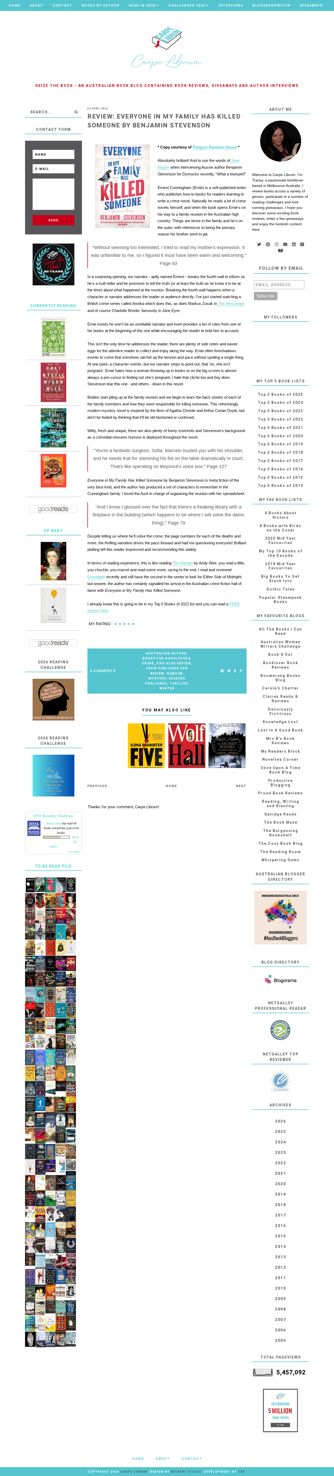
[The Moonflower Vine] (71, 1276)
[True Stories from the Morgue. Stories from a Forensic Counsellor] (50, 1120)
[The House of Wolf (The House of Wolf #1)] (71, 1308)
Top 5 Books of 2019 (280, 444)
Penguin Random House (215, 147)
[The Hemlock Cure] (30, 1198)
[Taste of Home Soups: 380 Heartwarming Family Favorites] (61, 1150)
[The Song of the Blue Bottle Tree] (61, 979)
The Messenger (231, 303)
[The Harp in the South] (50, 1183)
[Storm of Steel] (71, 1339)
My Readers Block (280, 751)
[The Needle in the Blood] (40, 1292)
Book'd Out (280, 654)
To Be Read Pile (53, 866)
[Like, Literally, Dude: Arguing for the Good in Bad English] (50, 1323)
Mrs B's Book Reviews (280, 740)
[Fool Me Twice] (50, 1292)
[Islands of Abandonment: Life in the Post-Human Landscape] (30, 995)
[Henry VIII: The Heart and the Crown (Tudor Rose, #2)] (61, 1073)
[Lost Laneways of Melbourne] (40, 916)
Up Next (53, 531)
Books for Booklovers (166, 658)
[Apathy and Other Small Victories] (40, 1104)
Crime (148, 663)
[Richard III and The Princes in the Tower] (30, 1183)
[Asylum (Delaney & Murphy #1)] (40, 1151)
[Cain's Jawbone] (30, 1230)
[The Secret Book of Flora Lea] (71, 1010)
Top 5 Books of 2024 (280, 402)
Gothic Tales (280, 589)
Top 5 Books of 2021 (280, 428)
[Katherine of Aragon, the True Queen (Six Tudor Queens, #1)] (30, 1057)
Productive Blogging (280, 782)
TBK (241, 1471)
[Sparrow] (61, 1308)
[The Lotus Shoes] (61, 1104)
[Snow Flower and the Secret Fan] (71, 1073)
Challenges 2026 (187, 5)
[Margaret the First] (53, 561)
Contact (62, 5)
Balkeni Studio (186, 1471)
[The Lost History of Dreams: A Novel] (50, 932)
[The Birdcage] (30, 1293)
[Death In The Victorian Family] (30, 1010)
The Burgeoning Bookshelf (280, 833)
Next (241, 786)
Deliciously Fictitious (280, 711)
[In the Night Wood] (30, 1151)
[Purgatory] (71, 1245)
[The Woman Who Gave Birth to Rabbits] (50, 1246)
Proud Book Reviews (280, 793)
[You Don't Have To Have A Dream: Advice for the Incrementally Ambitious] (53, 605)
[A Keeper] (50, 1010)
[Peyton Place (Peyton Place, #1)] (40, 1340)
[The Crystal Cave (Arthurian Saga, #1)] (50, 900)
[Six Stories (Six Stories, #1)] (50, 1089)
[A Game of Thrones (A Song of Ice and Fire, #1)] (71, 1183)
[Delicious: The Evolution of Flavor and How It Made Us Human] (71, 1198)
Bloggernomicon (271, 5)
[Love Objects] (50, 1073)
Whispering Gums (280, 860)
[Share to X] (228, 671)
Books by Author (101, 5)
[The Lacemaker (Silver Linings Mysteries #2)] (30, 1120)
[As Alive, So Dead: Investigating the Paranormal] (30, 885)
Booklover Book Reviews (280, 665)
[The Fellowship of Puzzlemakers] (50, 1057)
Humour (174, 673)
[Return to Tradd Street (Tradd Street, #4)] (30, 932)
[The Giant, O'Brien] (71, 1229)
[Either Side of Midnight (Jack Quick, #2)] (30, 963)
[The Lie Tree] (61, 1120)
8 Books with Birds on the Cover (280, 528)
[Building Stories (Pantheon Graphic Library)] (30, 1041)
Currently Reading (53, 306)
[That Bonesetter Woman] (30, 1277)
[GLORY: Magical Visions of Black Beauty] (30, 1259)
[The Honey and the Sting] (50, 995)
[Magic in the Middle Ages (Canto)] (50, 1261)
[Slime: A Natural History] (53, 337)
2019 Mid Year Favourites (280, 566)
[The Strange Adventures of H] (30, 901)
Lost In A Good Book (280, 730)
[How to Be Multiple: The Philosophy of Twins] (50, 885)
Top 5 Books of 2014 (280, 485)
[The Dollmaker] (50, 1277)
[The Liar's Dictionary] (50, 1199)
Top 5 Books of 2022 (280, 419)
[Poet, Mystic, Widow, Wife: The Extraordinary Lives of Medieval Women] (53, 382)
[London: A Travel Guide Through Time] (40, 1261)
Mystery (157, 678)
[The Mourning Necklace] (30, 917)
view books (74, 851)
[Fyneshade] (61, 1183)
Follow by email (281, 268)
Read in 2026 (142, 5)
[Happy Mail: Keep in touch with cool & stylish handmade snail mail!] (30, 1212)
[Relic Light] (50, 1042)
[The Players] (71, 916)
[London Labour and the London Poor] (71, 1167)
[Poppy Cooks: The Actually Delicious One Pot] (53, 470)
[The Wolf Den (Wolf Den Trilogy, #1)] (61, 1324)
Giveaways (311, 5)
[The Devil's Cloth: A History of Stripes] (61, 1291)
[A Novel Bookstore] (50, 1152)
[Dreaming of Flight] (30, 947)
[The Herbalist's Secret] (61, 1057)
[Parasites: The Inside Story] (40, 1245)
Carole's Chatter (280, 688)
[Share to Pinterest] (241, 671)
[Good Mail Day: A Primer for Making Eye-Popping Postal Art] (50, 1023)
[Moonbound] (40, 1136)
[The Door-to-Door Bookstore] (40, 963)
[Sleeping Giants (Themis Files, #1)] (50, 963)
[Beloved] (40, 948)
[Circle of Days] (71, 1104)
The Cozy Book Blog (280, 843)
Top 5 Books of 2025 (280, 394)
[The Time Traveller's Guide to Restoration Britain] (61, 995)
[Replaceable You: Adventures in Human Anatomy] (40, 1057)
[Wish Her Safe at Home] (30, 1246)
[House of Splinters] (50, 979)
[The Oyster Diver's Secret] (40, 995)
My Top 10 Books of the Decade (280, 553)
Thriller (178, 683)
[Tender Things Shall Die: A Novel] (61, 1042)
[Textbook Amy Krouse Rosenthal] (61, 1167)
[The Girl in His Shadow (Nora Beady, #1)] (40, 932)
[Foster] (71, 1136)
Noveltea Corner (280, 759)
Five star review (173, 663)
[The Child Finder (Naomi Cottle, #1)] (30, 1323)
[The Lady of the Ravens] (40, 1089)
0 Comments (103, 671)
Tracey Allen (54, 823)
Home (14, 5)
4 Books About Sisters (281, 515)
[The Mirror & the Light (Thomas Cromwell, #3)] (53, 427)
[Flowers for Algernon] (40, 1183)
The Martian (182, 563)
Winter (166, 688)
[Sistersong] (50, 1339)
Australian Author (166, 653)
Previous (97, 786)
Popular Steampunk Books (280, 599)
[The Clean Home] (40, 1323)
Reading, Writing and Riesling (280, 803)
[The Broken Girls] (40, 1073)
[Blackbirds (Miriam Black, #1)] (50, 1213)
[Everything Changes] (30, 1073)
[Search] (76, 112)
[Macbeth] (40, 1276)
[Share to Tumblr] (235, 671)
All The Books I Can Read (280, 631)
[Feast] (61, 963)
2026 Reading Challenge (53, 815)
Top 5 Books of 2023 (280, 411)
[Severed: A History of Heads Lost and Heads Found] (71, 1042)
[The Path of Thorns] (61, 1198)
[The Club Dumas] (50, 1105)
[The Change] (71, 963)
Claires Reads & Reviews (280, 698)
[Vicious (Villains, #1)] (61, 1261)
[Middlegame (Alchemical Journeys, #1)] (30, 1339)
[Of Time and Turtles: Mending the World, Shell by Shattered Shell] (61, 947)
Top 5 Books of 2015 (280, 477)
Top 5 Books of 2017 (280, 461)
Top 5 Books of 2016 (280, 469)
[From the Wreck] (71, 932)
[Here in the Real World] (71, 1323)
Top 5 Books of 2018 (280, 452)
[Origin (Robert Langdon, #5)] (71, 1261)
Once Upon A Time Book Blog (281, 770)
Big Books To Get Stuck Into (280, 578)
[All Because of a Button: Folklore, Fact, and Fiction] (61, 1339)
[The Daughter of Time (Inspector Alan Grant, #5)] (40, 1230)
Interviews (230, 5)
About (36, 5)
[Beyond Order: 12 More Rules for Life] (30, 1104)
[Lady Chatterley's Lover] (50, 948)
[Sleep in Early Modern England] (40, 1120)
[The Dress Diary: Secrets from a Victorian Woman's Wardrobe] (61, 1245)
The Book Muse (280, 822)
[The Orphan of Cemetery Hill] (71, 979)
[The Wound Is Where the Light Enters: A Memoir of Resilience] (30, 1167)
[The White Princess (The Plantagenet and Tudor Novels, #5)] (71, 1057)
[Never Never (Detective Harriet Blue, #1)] (40, 1214)
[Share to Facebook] (222, 671)
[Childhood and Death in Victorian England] (40, 884)
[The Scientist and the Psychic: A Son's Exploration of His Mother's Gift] (40, 1041)
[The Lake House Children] (71, 1026)
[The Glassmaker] (71, 1151)
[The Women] (61, 916)
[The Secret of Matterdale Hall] (40, 1167)
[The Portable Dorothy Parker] (61, 1214)
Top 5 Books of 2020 (280, 436)
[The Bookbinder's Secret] (40, 979)
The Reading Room (280, 852)
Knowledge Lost (280, 722)
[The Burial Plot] (30, 1026)
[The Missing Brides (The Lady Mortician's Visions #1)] (71, 1120)
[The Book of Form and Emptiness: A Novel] (61, 901)
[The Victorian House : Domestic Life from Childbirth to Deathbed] (61, 1230)
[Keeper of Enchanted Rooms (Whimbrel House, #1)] (30, 1088)
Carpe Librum (133, 1471)
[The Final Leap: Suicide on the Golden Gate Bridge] (61, 1026)
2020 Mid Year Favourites (280, 540)
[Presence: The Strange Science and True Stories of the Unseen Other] (61, 885)
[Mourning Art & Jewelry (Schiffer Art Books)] (71, 1291)
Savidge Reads (280, 814)
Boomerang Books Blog (280, 678)
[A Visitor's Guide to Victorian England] (50, 1135)
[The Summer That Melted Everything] (71, 1089)
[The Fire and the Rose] (40, 901)
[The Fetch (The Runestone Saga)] (30, 979)
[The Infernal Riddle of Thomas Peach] (40, 1026)
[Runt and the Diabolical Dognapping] (61, 1276)
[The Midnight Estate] (50, 916)
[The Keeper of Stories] (71, 995)
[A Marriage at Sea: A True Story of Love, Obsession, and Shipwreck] (50, 1229)
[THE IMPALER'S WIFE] (40, 1011)
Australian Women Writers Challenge (280, 644)
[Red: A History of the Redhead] (30, 1134)
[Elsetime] (40, 1308)
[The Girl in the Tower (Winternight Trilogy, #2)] (40, 1199)
